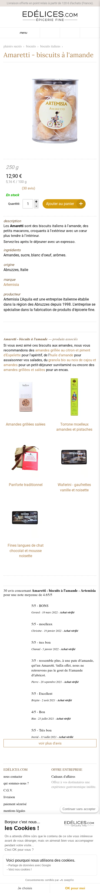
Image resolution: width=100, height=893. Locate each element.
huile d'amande (61, 355)
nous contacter (12, 776)
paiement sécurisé (15, 804)
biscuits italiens (50, 46)
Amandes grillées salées (25, 424)
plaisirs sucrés (12, 46)
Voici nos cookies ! (20, 869)
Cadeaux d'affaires (63, 776)
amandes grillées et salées (24, 370)
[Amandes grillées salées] (25, 416)
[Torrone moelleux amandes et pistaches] (74, 416)
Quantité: (14, 203)
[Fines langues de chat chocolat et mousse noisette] (25, 537)
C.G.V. (8, 790)
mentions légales (14, 810)
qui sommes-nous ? (16, 783)
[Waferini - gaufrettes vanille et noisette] (74, 476)
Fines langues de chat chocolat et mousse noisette (25, 550)
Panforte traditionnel (26, 485)
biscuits (31, 46)
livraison (9, 797)
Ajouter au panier (60, 204)
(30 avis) (28, 188)
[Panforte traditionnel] (25, 476)
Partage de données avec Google (29, 865)
